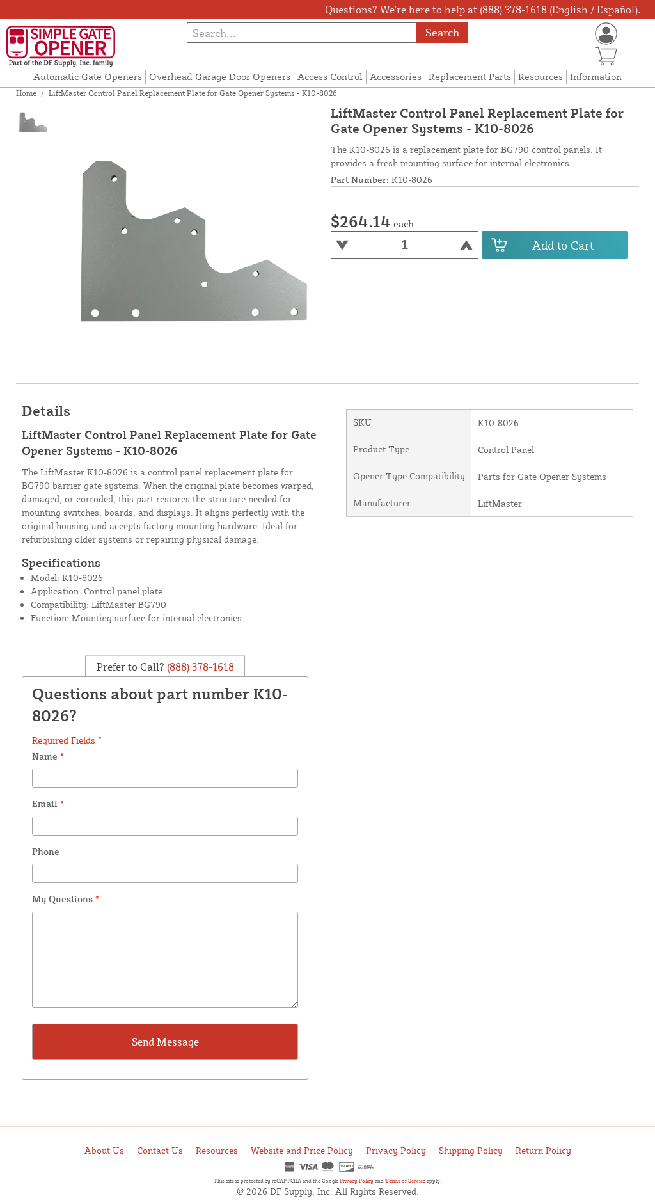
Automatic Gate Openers (87, 76)
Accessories (396, 76)
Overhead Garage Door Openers (219, 76)
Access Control (330, 76)
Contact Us (160, 1150)
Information (596, 76)
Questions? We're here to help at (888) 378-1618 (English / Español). (482, 9)
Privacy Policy (396, 1150)
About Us (104, 1150)
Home (26, 93)
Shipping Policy (471, 1150)
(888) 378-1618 (199, 666)
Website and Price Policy (302, 1150)
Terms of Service (405, 1180)
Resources (540, 76)
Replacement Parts (470, 76)
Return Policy (543, 1150)
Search (442, 32)
